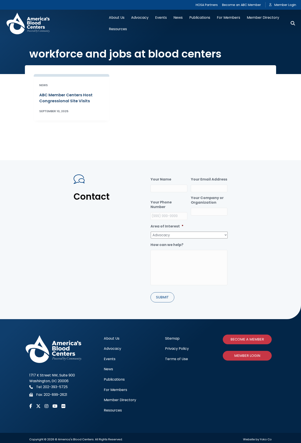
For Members (228, 17)
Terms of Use (176, 358)
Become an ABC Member (241, 5)
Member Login (285, 5)
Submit (162, 297)
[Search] (291, 23)
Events (161, 17)
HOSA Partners (207, 5)
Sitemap (172, 338)
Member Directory (263, 17)
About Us (116, 17)
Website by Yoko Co (257, 439)
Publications (199, 17)
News (178, 17)
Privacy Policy (177, 348)
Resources (118, 29)
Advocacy (140, 17)
